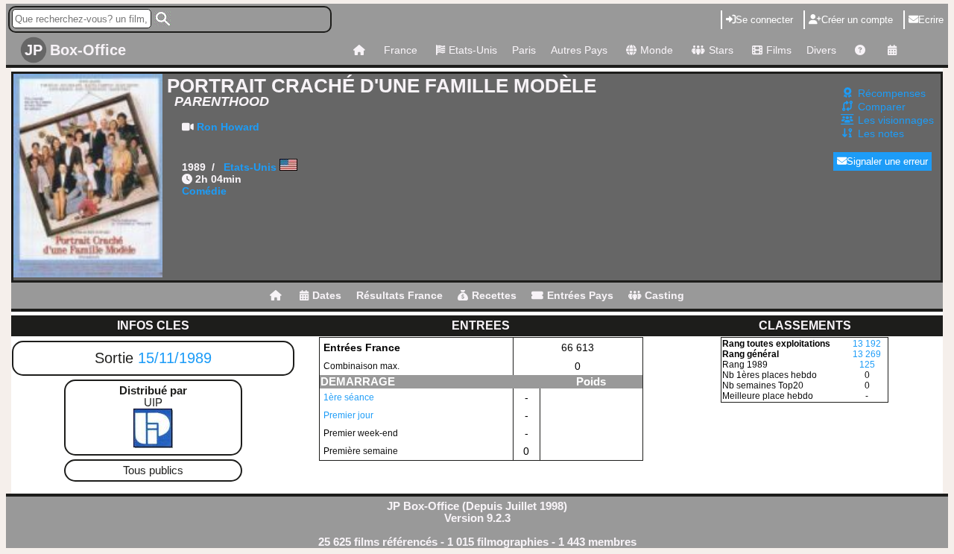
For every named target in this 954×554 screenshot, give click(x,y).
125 (867, 364)
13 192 (867, 344)
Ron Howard (228, 127)
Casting (664, 295)
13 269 (867, 354)
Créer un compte (857, 19)
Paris (524, 50)
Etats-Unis (473, 50)
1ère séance (348, 397)
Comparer (882, 107)
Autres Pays (579, 50)
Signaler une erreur (887, 161)
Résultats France (399, 295)
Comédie (204, 191)
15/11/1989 (175, 358)
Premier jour (348, 415)
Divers (821, 50)
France (400, 50)
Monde (656, 50)
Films (779, 50)
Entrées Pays (580, 295)
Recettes (494, 295)
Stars (721, 50)
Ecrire (931, 19)
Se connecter (764, 19)
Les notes (881, 133)
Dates (326, 295)
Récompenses (892, 93)
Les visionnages (896, 120)
